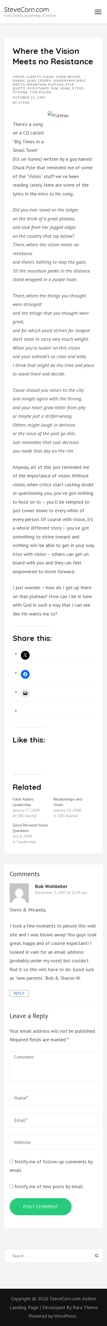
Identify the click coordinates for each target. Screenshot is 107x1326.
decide (73, 77)
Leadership (63, 80)
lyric (81, 80)
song (65, 88)
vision (45, 92)
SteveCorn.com (26, 9)
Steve (24, 103)
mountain (36, 84)
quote (19, 88)
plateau (56, 84)
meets (19, 84)
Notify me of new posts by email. (49, 1186)
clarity (33, 77)
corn (61, 77)
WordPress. (65, 1316)
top (33, 92)
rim (54, 88)
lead (31, 80)
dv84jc (19, 80)
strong (20, 92)
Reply (19, 993)
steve (77, 88)
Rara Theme (85, 1307)
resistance (38, 88)
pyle (70, 84)
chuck (18, 77)
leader (44, 80)
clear (48, 77)
